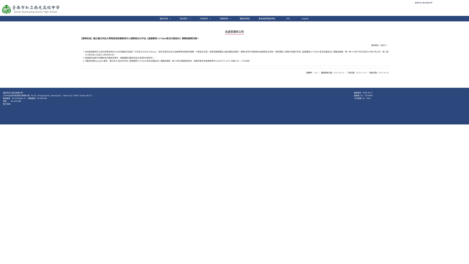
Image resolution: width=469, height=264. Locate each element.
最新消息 (164, 18)
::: (80, 24)
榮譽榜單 (224, 18)
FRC (288, 18)
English (305, 18)
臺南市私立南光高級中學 (423, 3)
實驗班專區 (245, 18)
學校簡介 (184, 18)
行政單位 (204, 18)
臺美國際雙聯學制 (267, 18)
